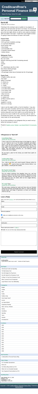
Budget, (17, 125)
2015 (3, 336)
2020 (3, 325)
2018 (3, 329)
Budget (3, 287)
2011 (3, 344)
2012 (3, 342)
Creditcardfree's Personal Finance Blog (10, 356)
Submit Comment (19, 252)
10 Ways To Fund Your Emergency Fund (11, 277)
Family (3, 293)
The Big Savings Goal (6, 270)
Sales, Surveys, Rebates (7, 306)
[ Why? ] (17, 227)
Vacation (3, 317)
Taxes (3, 315)
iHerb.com (4, 364)
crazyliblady (5, 138)
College (3, 289)
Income (3, 300)
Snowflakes (4, 310)
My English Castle (7, 170)
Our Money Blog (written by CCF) (9, 366)
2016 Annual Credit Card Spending (9, 268)
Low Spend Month (6, 302)
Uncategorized (5, 319)
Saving (3, 308)
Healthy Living (5, 296)
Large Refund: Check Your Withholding (10, 281)
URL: (2, 217)
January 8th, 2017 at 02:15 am (8, 160)
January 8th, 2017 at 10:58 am (8, 185)
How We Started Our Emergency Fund (10, 275)
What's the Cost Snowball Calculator (10, 369)
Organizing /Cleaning (6, 304)
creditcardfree (6, 159)
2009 (3, 348)
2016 (3, 333)
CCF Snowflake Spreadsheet (8, 362)
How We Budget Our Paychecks (9, 273)
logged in (11, 199)
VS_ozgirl (4, 183)
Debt (3, 291)
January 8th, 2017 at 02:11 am (8, 139)
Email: (2, 206)
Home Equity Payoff (6, 298)
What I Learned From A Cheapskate (10, 279)
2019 (3, 327)
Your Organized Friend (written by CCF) (10, 371)
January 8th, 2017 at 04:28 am (8, 171)
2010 (3, 346)
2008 (3, 351)
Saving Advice (19, 387)
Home (2, 18)
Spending (4, 313)
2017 (3, 331)
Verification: (4, 223)
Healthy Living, (10, 125)
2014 (3, 338)
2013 (3, 340)
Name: (3, 201)
